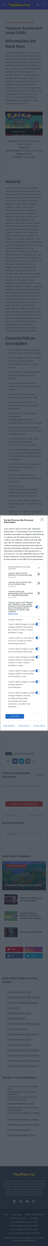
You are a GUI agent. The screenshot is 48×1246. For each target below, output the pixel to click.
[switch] (38, 574)
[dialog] (24, 623)
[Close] (42, 520)
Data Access (24, 726)
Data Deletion (9, 726)
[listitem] (24, 568)
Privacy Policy (39, 726)
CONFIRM (15, 716)
